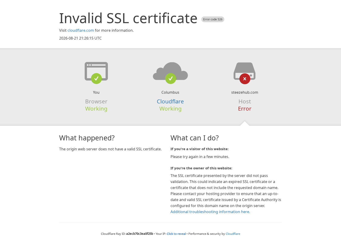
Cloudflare (170, 101)
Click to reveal (176, 234)
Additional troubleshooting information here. (210, 211)
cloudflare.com (81, 30)
